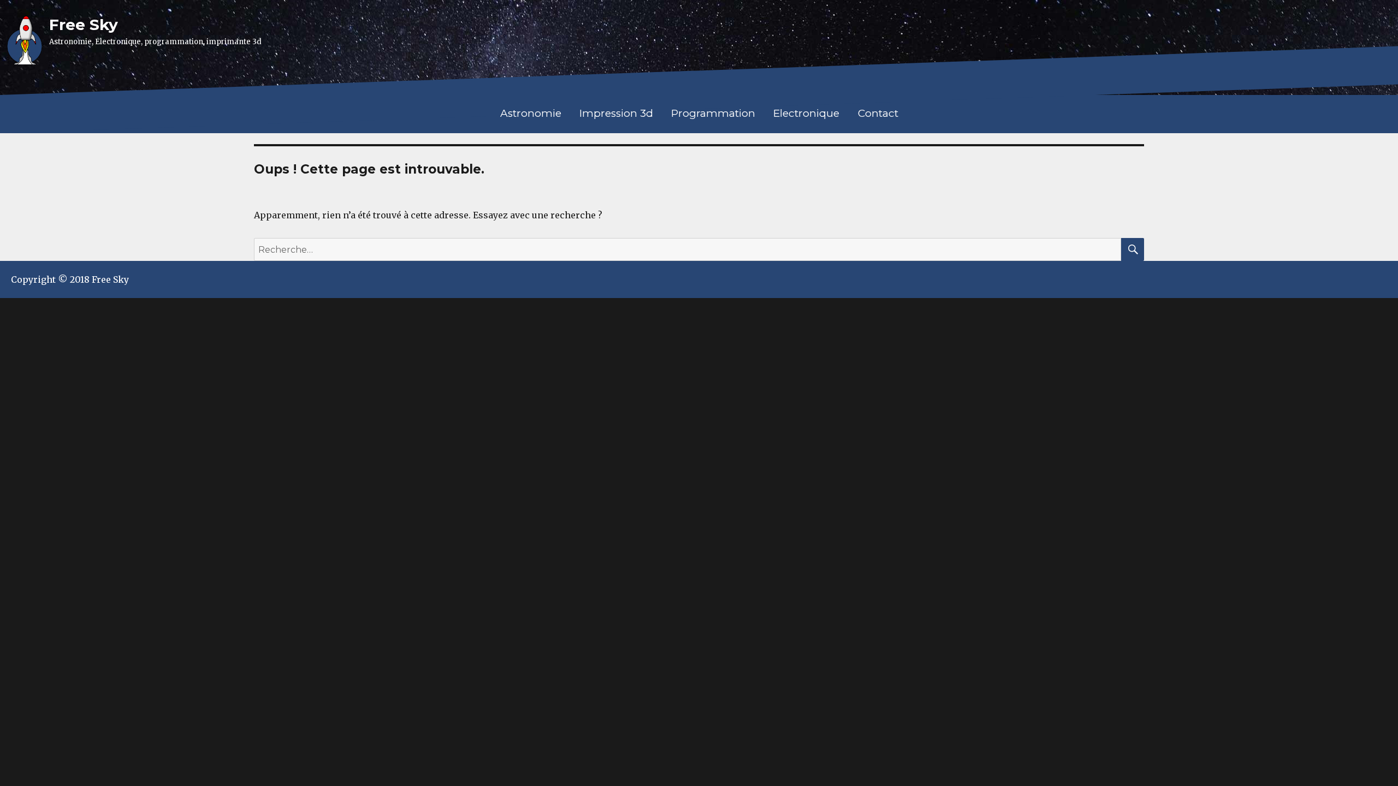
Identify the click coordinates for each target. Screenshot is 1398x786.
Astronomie (530, 113)
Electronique (806, 113)
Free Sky (83, 24)
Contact (878, 113)
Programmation (713, 113)
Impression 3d (616, 113)
